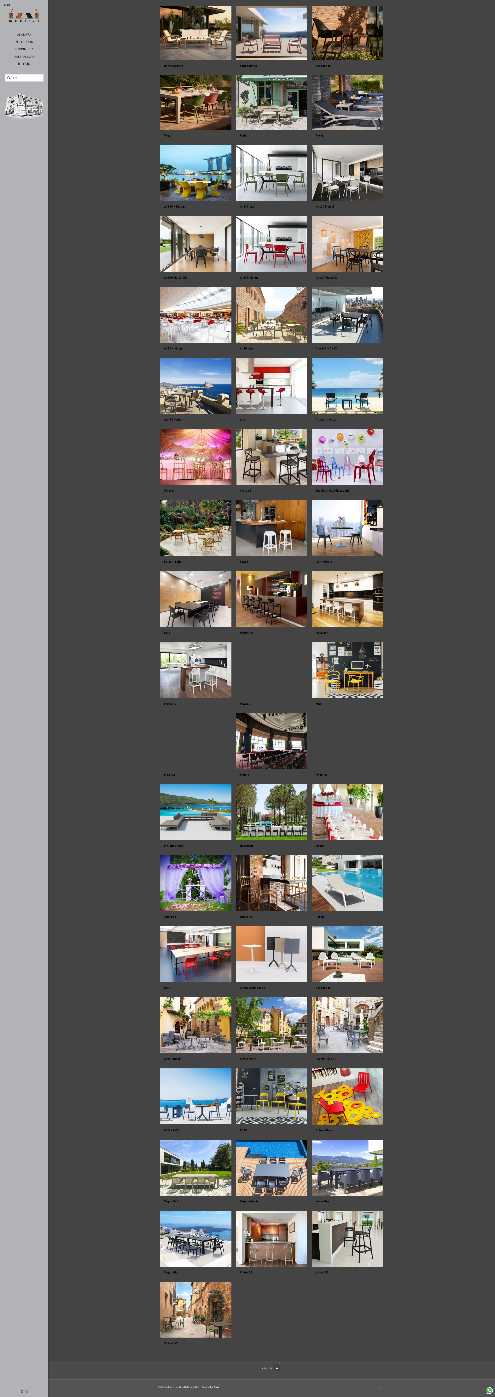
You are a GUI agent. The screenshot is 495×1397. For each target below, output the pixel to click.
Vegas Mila (171, 1272)
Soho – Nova (324, 1130)
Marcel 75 (246, 633)
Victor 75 (322, 1272)
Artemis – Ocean (326, 419)
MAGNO (214, 1387)
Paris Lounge (248, 66)
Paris (243, 135)
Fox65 (244, 561)
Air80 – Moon (173, 348)
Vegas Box (322, 1201)
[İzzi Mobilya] (24, 15)
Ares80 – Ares (173, 419)
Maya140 (170, 704)
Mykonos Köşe (173, 845)
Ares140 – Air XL (326, 348)
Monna (244, 774)
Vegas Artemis (249, 1201)
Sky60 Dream (172, 1059)
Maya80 (245, 704)
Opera (320, 845)
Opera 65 (170, 917)
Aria (242, 419)
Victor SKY (171, 1343)
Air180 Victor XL (326, 277)
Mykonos (322, 774)
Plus (167, 988)
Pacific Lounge (173, 66)
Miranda (169, 774)
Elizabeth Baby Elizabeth (332, 490)
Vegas (168, 135)
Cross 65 (245, 490)
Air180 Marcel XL (175, 277)
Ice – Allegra (324, 561)
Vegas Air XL (172, 1201)
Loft (167, 633)
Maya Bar (322, 633)
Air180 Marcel (325, 206)
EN (4, 5)
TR (8, 5)
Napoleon (246, 845)
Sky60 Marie (248, 1059)
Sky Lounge (323, 66)
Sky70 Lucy (171, 1130)
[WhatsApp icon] (21, 1391)
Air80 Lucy (246, 348)
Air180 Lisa (247, 206)
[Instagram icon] (26, 1391)
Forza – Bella (173, 561)
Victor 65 (246, 1272)
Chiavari (169, 490)
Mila (318, 704)
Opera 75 (246, 917)
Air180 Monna (249, 277)
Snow (243, 1130)
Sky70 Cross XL (326, 1059)
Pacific (320, 135)
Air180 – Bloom (174, 206)
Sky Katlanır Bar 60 (252, 988)
